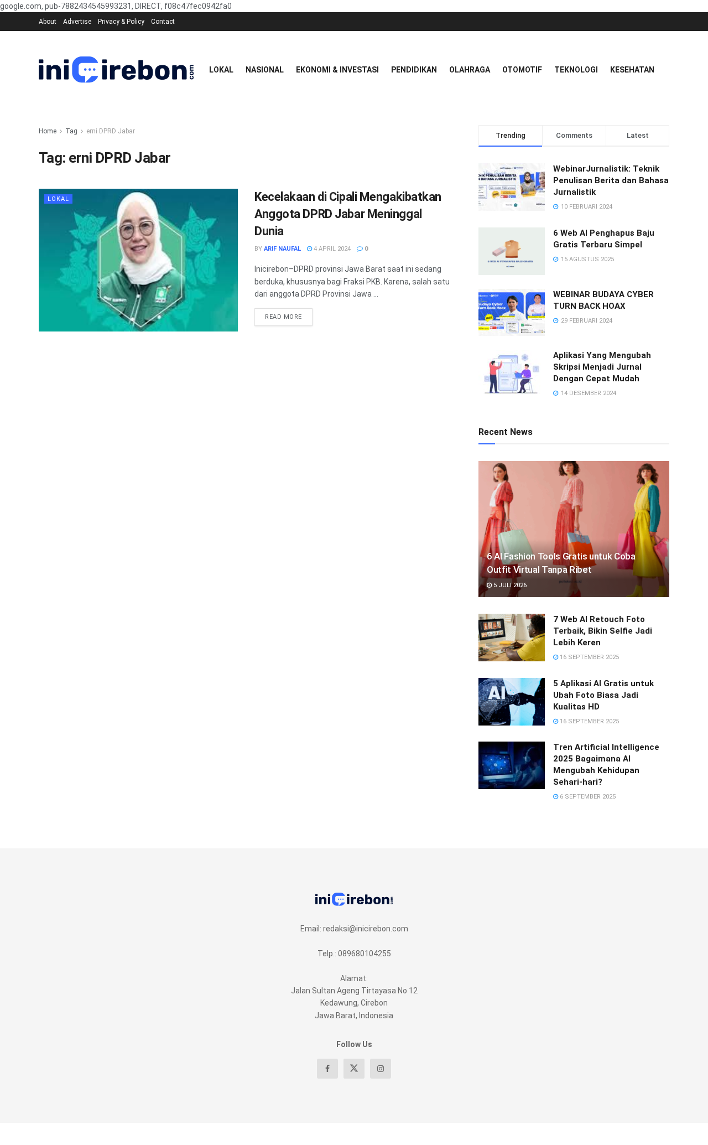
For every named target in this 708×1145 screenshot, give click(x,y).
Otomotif (522, 69)
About (47, 21)
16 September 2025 (588, 657)
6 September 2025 (587, 796)
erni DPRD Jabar (110, 131)
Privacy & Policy (121, 21)
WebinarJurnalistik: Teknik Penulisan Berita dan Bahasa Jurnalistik (611, 180)
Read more (289, 314)
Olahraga (469, 69)
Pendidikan (414, 69)
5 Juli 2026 (509, 585)
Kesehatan (632, 69)
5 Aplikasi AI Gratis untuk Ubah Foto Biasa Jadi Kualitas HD (603, 695)
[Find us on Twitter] (354, 1069)
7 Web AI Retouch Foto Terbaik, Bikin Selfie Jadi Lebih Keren (602, 630)
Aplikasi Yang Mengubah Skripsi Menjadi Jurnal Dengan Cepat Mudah (602, 367)
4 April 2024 (331, 248)
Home (47, 131)
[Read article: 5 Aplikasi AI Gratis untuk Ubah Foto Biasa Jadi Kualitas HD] (511, 702)
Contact (163, 21)
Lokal (221, 69)
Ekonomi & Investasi (337, 69)
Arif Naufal (282, 248)
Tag (71, 131)
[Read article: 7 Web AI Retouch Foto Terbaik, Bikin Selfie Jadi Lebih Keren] (511, 637)
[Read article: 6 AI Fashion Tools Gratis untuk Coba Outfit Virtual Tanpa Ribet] (573, 529)
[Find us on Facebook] (327, 1069)
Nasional (265, 69)
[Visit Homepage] (116, 69)
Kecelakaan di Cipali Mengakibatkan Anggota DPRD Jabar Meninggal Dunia (347, 214)
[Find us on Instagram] (380, 1069)
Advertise (77, 21)
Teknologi (576, 69)
